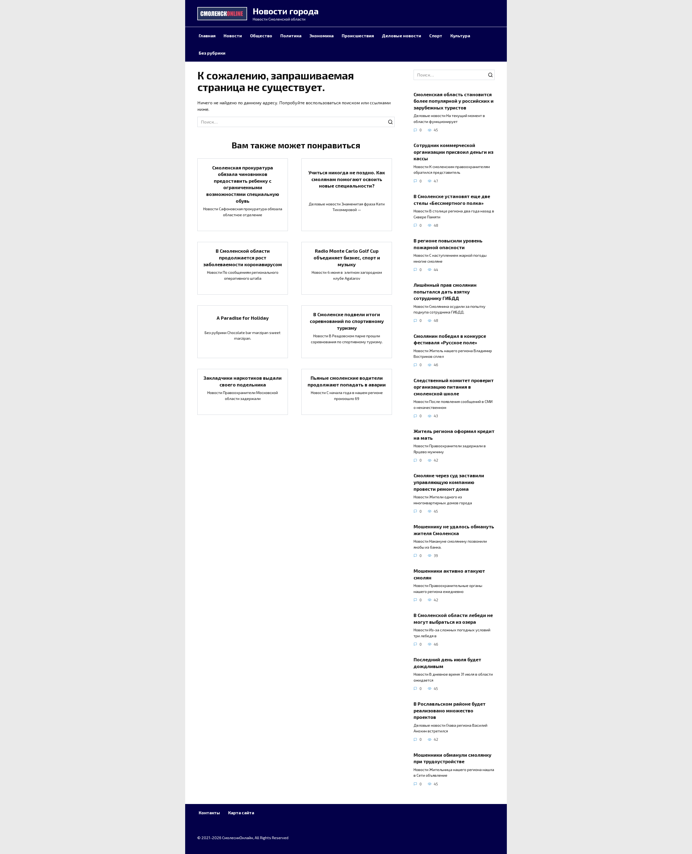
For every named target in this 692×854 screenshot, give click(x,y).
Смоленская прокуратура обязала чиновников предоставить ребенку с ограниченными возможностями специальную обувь (242, 184)
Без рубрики (212, 52)
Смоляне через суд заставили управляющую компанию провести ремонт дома (449, 482)
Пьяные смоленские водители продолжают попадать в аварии (347, 381)
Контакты (209, 812)
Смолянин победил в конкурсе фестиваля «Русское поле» (450, 339)
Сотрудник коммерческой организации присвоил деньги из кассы (453, 151)
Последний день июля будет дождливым (447, 662)
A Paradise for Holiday (243, 318)
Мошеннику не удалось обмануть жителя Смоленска (454, 529)
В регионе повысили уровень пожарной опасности (448, 244)
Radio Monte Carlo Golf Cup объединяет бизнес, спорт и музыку (347, 257)
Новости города (286, 11)
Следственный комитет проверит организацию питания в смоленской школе (454, 386)
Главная (207, 35)
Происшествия (358, 35)
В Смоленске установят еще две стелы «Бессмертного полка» (452, 199)
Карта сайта (241, 812)
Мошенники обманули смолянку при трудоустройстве (452, 758)
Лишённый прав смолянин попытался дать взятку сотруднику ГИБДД (445, 291)
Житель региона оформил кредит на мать (454, 434)
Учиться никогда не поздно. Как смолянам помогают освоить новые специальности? (346, 179)
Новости (233, 35)
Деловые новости (401, 35)
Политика (290, 35)
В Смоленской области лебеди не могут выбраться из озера (453, 618)
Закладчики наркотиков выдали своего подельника (243, 381)
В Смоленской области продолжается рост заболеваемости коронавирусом (242, 257)
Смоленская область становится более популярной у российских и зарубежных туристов (454, 100)
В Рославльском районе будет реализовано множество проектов (449, 710)
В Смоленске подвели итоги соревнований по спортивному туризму (347, 321)
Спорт (435, 35)
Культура (460, 35)
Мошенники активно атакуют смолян (449, 574)
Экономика (322, 35)
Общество (261, 35)
